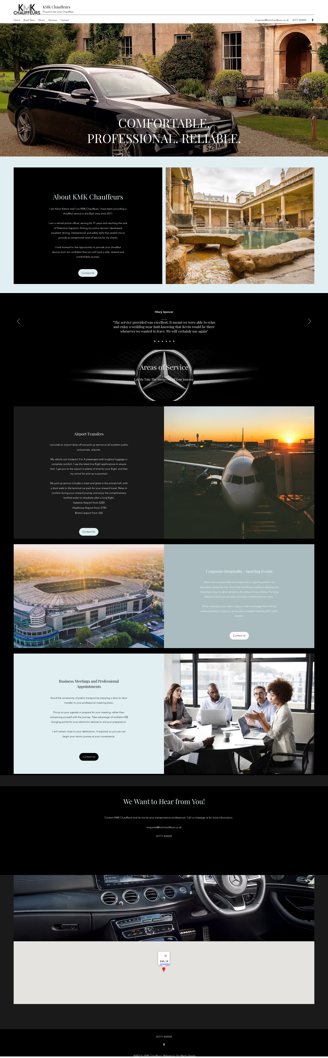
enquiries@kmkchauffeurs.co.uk (272, 20)
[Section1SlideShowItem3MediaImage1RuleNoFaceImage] (173, 341)
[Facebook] (312, 20)
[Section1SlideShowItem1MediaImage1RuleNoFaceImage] (154, 341)
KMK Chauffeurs (56, 6)
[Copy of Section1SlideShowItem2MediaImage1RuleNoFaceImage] (162, 341)
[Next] (309, 321)
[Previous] (18, 321)
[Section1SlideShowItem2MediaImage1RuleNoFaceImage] (158, 341)
